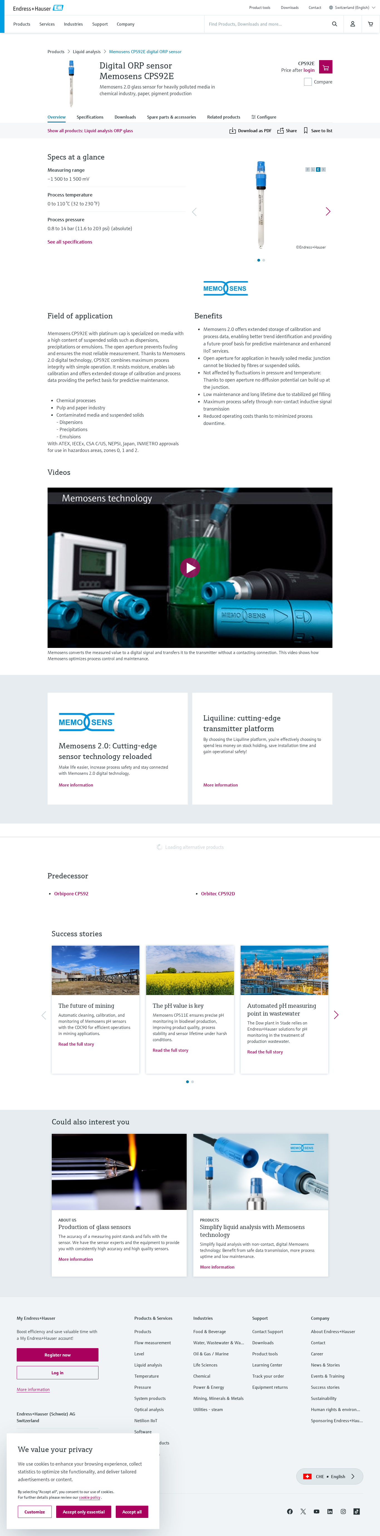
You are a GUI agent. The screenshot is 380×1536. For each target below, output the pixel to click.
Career (317, 1353)
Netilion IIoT (145, 1420)
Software (143, 1431)
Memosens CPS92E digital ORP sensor (145, 51)
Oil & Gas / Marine (211, 1353)
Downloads (290, 7)
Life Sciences (205, 1365)
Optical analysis (149, 1409)
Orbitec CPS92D (218, 893)
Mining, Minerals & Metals (218, 1398)
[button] (57, 1354)
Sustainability (323, 1398)
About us (67, 1220)
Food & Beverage (209, 1331)
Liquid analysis (87, 51)
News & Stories (325, 1365)
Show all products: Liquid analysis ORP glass (90, 130)
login (309, 70)
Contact (315, 7)
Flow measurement (152, 1342)
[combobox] (355, 7)
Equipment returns (270, 1387)
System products (150, 1398)
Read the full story (76, 1044)
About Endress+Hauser (333, 1331)
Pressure (142, 1387)
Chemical (201, 1376)
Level (139, 1353)
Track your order (268, 1376)
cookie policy (89, 1497)
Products (56, 51)
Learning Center (267, 1365)
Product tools (259, 7)
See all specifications (70, 242)
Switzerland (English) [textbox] (352, 7)
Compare (323, 81)
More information (76, 785)
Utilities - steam (208, 1409)
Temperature (146, 1376)
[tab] (59, 117)
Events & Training (327, 1376)
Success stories (325, 1387)
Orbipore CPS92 (71, 893)
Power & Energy (208, 1387)
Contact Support (267, 1331)
